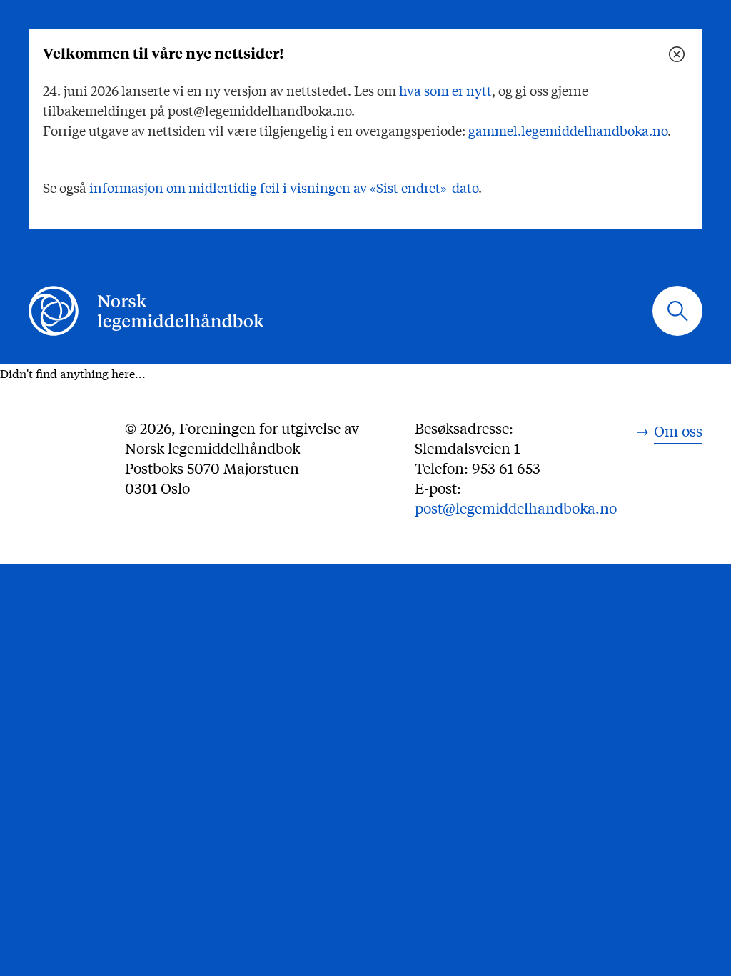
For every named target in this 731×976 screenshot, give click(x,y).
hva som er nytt (445, 90)
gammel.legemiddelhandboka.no (567, 130)
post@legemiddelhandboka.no (516, 507)
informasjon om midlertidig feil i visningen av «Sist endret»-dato (283, 187)
